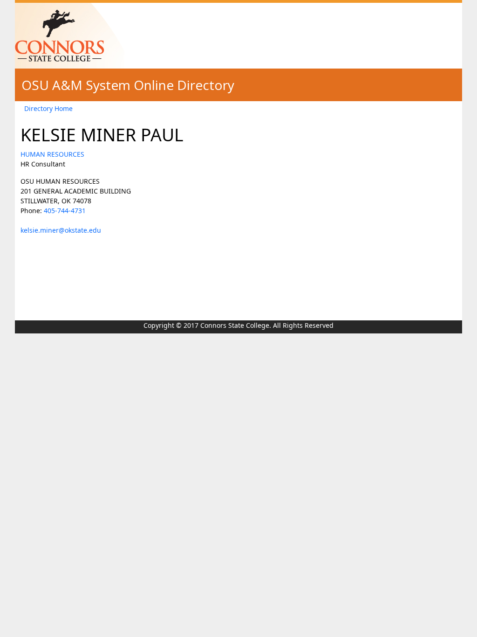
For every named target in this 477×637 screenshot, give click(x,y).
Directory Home (48, 108)
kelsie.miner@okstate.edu (60, 230)
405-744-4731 (65, 210)
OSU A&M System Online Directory (127, 85)
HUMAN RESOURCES (52, 154)
